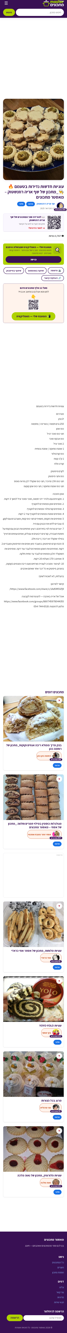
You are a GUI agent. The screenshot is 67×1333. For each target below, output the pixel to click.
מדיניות (60, 1297)
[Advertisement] (33, 61)
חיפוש (9, 12)
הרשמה (14, 1317)
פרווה (30, 204)
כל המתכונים (58, 1262)
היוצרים (60, 1267)
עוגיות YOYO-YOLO (50, 1025)
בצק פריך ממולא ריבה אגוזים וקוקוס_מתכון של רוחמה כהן (34, 747)
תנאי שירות (59, 1302)
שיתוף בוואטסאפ (36, 270)
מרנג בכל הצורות (51, 1100)
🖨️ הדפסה (56, 270)
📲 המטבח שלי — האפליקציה (33, 316)
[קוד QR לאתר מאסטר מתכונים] (33, 304)
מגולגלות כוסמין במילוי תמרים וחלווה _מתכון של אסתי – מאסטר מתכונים (35, 825)
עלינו (61, 1287)
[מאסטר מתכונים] (53, 3)
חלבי (21, 204)
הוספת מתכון (58, 1272)
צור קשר (60, 1292)
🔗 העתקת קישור (52, 278)
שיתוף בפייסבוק (13, 270)
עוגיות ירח (56, 950)
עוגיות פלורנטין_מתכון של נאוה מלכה (39, 1175)
